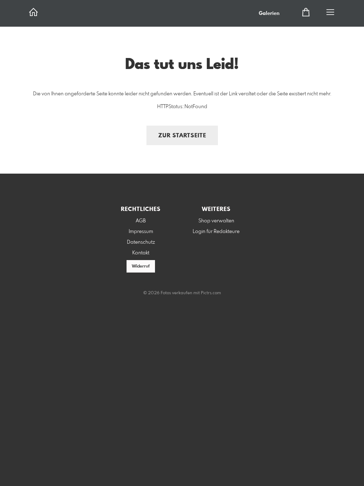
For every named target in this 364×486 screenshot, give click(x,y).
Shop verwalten (216, 220)
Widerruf (141, 266)
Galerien (269, 13)
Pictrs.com (211, 293)
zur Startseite (182, 136)
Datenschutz (141, 242)
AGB (141, 220)
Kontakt (140, 252)
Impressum (141, 231)
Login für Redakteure (216, 231)
